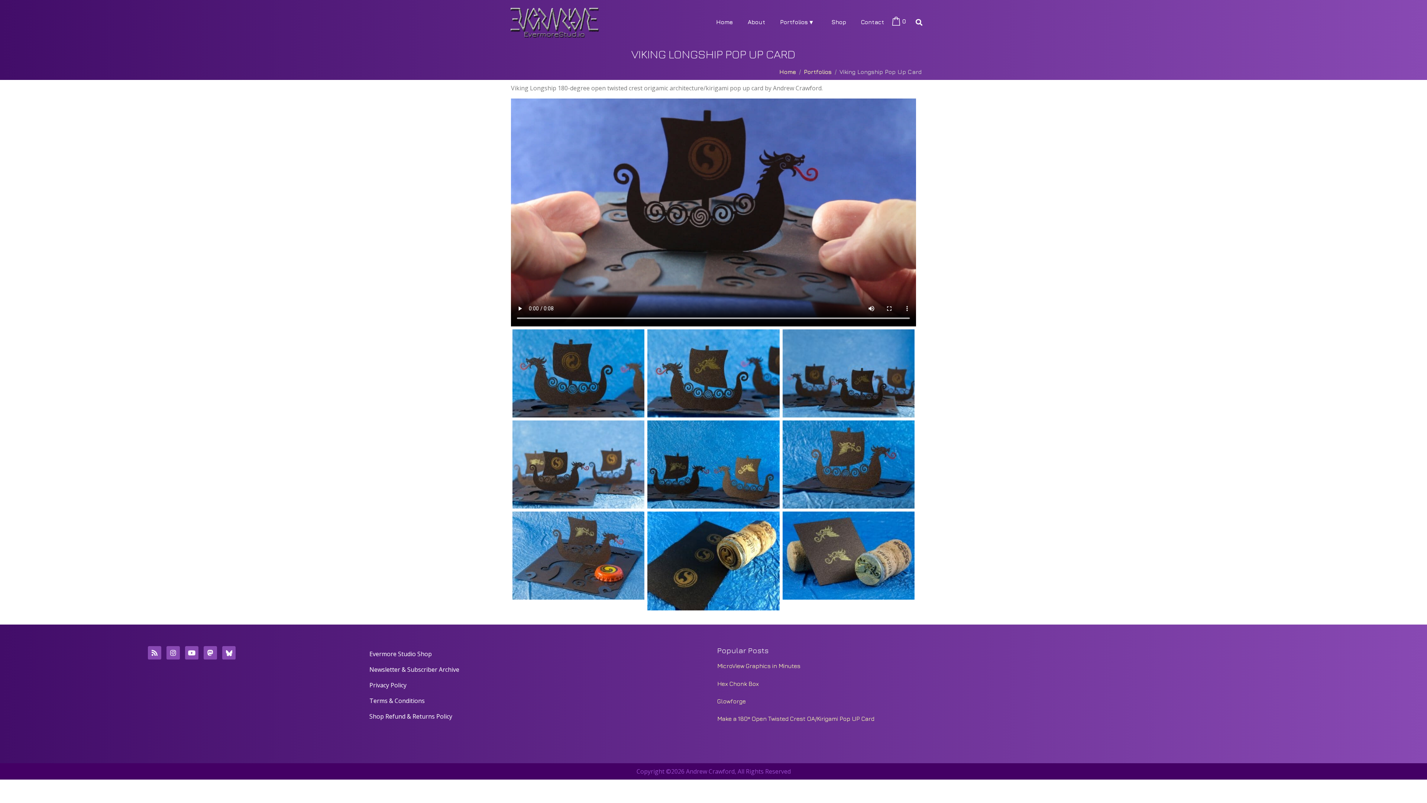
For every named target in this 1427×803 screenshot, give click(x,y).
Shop (838, 22)
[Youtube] (191, 653)
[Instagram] (173, 653)
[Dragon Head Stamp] (849, 556)
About (756, 22)
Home (724, 22)
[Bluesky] (229, 653)
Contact (872, 22)
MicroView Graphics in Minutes (758, 665)
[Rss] (154, 653)
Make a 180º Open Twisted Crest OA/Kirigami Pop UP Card (795, 718)
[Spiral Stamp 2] (713, 561)
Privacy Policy (388, 685)
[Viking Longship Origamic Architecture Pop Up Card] (578, 373)
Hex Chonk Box (738, 683)
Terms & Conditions (397, 701)
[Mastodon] (210, 653)
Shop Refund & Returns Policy (410, 716)
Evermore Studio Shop (400, 654)
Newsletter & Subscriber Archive (414, 669)
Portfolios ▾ (796, 22)
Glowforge (731, 701)
